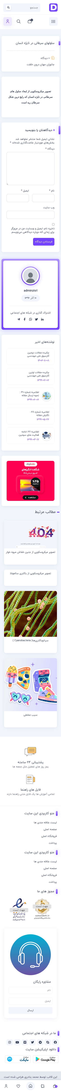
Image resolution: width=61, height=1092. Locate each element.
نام (51, 191)
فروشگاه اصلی (49, 836)
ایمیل (25, 191)
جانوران (50, 64)
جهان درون (40, 64)
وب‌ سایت (48, 207)
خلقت (30, 64)
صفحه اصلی (50, 829)
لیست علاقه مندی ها (45, 822)
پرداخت (53, 843)
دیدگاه (49, 149)
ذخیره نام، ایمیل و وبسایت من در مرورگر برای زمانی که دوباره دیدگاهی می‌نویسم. (32, 230)
